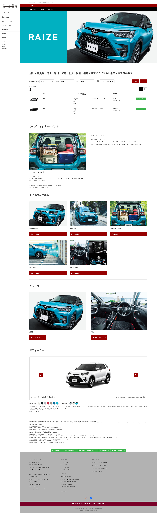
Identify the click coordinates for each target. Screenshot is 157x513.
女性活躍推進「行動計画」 (66, 484)
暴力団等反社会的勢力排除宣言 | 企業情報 (70, 479)
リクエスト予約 (140, 98)
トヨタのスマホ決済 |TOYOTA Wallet (37, 489)
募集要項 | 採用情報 (96, 471)
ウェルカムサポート (33, 486)
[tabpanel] (88, 37)
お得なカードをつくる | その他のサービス (38, 479)
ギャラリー (50, 9)
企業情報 (63, 474)
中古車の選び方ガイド (65, 469)
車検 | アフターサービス (34, 462)
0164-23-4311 (117, 101)
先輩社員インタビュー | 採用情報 (99, 465)
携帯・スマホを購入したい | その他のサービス (39, 474)
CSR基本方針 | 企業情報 (66, 476)
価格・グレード (34, 9)
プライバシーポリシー (65, 489)
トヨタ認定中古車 (64, 462)
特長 (42, 9)
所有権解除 (4, 48)
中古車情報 (64, 459)
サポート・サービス (35, 459)
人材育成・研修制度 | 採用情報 (98, 468)
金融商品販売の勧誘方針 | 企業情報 (68, 481)
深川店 (114, 98)
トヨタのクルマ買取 (65, 467)
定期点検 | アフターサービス (35, 464)
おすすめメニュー (33, 472)
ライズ (31, 6)
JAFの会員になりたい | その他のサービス (38, 476)
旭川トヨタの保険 (33, 481)
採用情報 (94, 459)
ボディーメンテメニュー (34, 469)
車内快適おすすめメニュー (35, 484)
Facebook (4, 46)
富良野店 (115, 108)
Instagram (4, 44)
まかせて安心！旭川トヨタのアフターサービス (39, 467)
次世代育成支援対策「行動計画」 (68, 486)
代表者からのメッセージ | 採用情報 (99, 462)
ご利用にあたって (6, 41)
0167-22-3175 (117, 111)
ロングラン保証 (64, 464)
